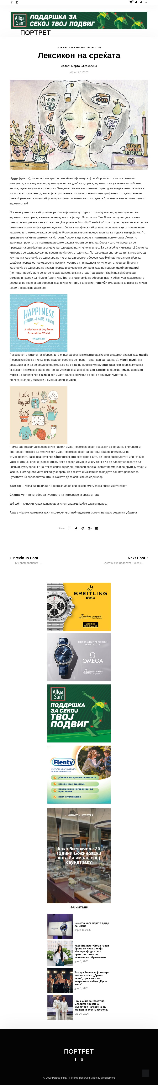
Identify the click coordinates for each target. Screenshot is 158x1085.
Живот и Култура (73, 47)
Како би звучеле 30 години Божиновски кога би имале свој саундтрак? (79, 855)
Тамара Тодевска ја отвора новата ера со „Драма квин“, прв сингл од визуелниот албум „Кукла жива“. (92, 978)
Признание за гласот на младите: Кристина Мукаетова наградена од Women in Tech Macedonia (91, 1005)
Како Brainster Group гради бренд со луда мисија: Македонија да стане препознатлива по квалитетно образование (92, 951)
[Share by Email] (97, 528)
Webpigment (108, 1077)
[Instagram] (17, 2)
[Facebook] (12, 2)
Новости (94, 47)
